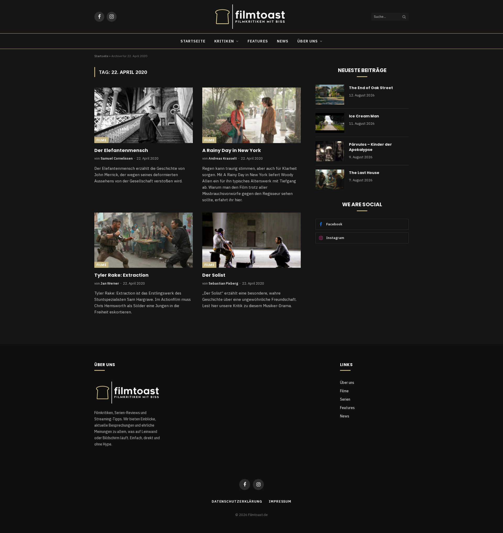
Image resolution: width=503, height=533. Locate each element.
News (282, 41)
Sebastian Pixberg (223, 283)
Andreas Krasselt (223, 158)
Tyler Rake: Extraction (121, 275)
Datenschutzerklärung (237, 501)
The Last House (364, 172)
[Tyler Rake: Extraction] (143, 240)
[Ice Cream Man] (329, 123)
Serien (345, 399)
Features (258, 41)
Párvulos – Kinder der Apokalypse (370, 147)
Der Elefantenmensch (121, 150)
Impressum (280, 501)
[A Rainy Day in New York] (251, 115)
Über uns (307, 41)
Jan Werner (110, 283)
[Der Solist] (251, 240)
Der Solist (213, 275)
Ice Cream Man (364, 116)
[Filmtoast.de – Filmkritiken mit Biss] (251, 16)
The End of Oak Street (371, 87)
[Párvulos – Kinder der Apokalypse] (329, 151)
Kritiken (224, 41)
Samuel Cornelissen (117, 158)
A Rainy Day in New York (231, 150)
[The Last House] (329, 179)
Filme (101, 140)
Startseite (193, 41)
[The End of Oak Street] (329, 95)
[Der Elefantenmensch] (143, 115)
